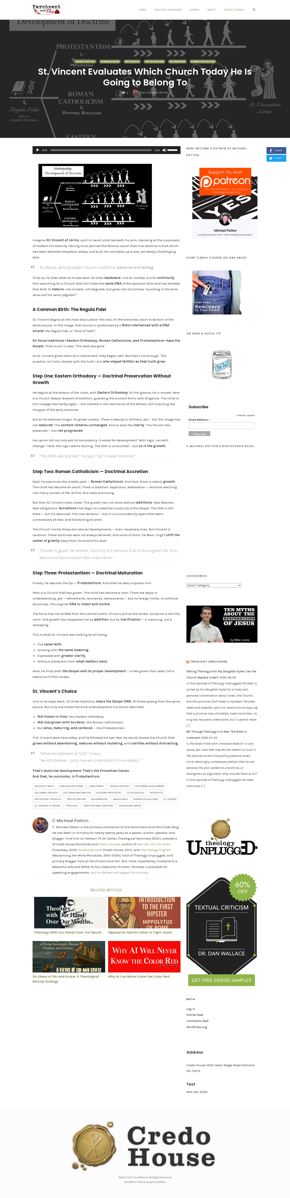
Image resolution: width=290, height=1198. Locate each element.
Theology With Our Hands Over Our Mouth (68, 932)
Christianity (96, 786)
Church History (85, 61)
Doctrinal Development (150, 786)
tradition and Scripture (98, 805)
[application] (107, 150)
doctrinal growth (46, 792)
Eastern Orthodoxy (109, 792)
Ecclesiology (135, 792)
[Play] (38, 150)
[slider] (173, 149)
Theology (72, 805)
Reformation (177, 61)
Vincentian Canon (130, 805)
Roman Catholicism (203, 61)
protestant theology (48, 799)
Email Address (199, 420)
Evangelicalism (110, 61)
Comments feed (197, 1021)
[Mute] (164, 150)
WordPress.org (196, 1027)
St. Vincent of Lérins (47, 805)
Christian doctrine (71, 786)
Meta (190, 999)
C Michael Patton (70, 820)
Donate (194, 9)
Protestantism (154, 61)
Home (142, 9)
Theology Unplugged (168, 9)
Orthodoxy (132, 61)
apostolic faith (44, 786)
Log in (190, 1009)
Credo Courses (234, 9)
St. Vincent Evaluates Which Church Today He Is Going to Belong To (145, 77)
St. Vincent (170, 799)
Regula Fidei (120, 799)
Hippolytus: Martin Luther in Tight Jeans (140, 932)
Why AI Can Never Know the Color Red (138, 976)
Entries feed (194, 1015)
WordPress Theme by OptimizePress (145, 1181)
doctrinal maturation (77, 792)
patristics (156, 792)
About (211, 9)
